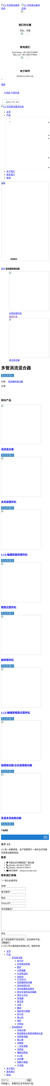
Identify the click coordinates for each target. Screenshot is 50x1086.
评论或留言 (7, 909)
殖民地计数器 (23, 1011)
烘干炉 (20, 961)
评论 (3, 933)
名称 (3, 886)
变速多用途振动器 (11, 818)
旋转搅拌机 (7, 659)
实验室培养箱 (23, 964)
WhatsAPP (5, 903)
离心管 (20, 1040)
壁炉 (19, 967)
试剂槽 (20, 1059)
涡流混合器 (14, 360)
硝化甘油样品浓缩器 (26, 992)
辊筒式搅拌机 (8, 607)
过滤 (19, 1005)
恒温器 (20, 998)
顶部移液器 (22, 1037)
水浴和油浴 (22, 974)
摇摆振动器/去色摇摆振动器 (16, 765)
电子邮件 (6, 892)
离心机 (20, 1017)
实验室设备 (17, 958)
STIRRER (21, 979)
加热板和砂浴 (23, 985)
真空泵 (20, 1001)
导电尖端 (21, 1030)
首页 (3, 269)
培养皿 (20, 1049)
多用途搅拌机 (15, 313)
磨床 (19, 1008)
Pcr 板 (20, 1056)
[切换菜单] (45, 837)
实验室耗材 (17, 1027)
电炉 (19, 1021)
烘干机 (20, 1014)
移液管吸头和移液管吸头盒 (30, 1033)
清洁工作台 (22, 995)
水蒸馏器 (21, 970)
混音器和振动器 (13, 269)
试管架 (20, 1043)
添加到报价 (7, 375)
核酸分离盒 (22, 1062)
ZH (16, 102)
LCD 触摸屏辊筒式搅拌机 (15, 712)
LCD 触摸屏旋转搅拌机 (14, 554)
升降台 (20, 1024)
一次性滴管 (22, 1046)
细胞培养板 (22, 1052)
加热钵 (20, 977)
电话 (3, 898)
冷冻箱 (20, 1065)
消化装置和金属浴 (25, 989)
